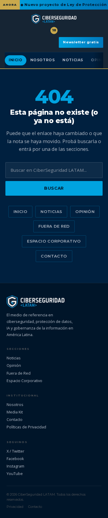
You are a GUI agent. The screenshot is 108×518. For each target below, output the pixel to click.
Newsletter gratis (81, 42)
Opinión (84, 211)
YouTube (15, 473)
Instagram (15, 466)
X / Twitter (15, 451)
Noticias (72, 60)
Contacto (54, 256)
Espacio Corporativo (54, 241)
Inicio (15, 60)
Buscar (54, 188)
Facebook (15, 458)
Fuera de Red (54, 226)
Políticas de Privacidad (26, 427)
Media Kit (15, 412)
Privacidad (15, 507)
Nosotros (42, 60)
